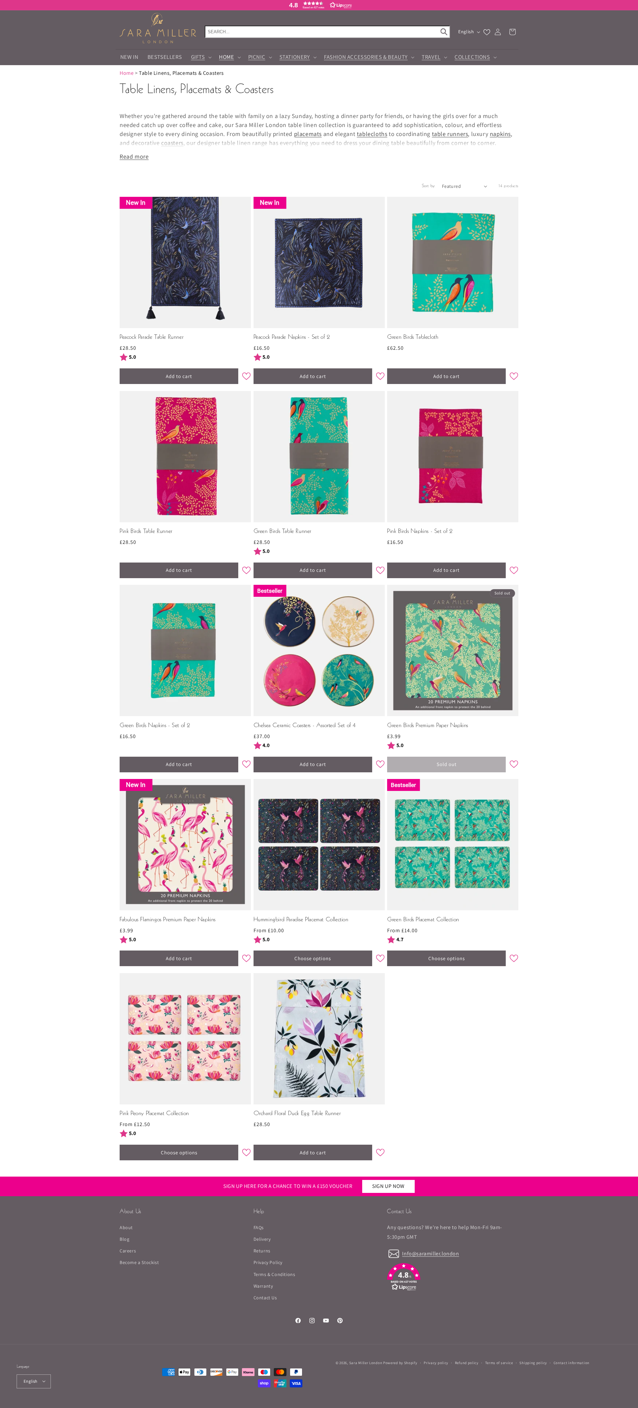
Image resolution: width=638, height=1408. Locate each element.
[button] (319, 5)
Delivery (262, 1239)
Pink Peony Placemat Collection (154, 1113)
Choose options (312, 958)
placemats (308, 134)
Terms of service (499, 1362)
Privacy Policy (268, 1262)
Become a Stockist (139, 1262)
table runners (450, 134)
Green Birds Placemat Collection (423, 920)
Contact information (571, 1362)
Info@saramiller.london (430, 1253)
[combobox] (327, 32)
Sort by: (428, 186)
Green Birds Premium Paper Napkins (427, 725)
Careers (128, 1251)
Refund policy (466, 1362)
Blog (124, 1239)
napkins (500, 134)
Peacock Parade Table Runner (151, 337)
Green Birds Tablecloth (412, 337)
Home (127, 72)
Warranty (263, 1286)
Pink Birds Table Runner (146, 531)
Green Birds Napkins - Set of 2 (155, 725)
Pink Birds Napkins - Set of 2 (419, 531)
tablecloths (372, 134)
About (126, 1227)
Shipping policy (533, 1362)
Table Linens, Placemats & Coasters (181, 72)
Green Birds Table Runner (282, 531)
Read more (134, 156)
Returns (262, 1251)
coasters (172, 143)
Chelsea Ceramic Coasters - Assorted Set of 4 (305, 725)
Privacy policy (436, 1362)
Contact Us (265, 1297)
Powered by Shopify (400, 1362)
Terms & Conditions (274, 1274)
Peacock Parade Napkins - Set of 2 (292, 337)
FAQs (259, 1227)
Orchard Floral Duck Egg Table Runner (297, 1113)
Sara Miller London (365, 1362)
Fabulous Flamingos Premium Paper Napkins (168, 920)
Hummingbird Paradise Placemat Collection (301, 920)
